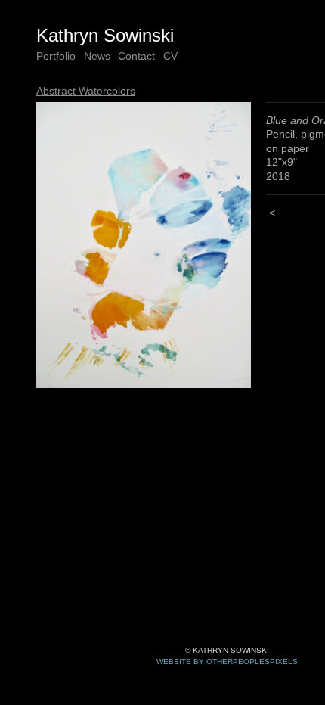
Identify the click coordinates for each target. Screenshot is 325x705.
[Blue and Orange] (143, 245)
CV (170, 56)
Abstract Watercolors (85, 91)
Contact (136, 56)
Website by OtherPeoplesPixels (227, 661)
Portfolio (56, 56)
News (97, 56)
